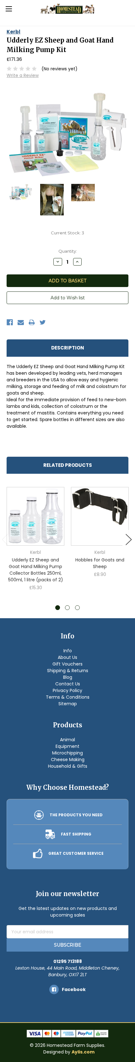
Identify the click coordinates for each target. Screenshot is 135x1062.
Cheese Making (67, 759)
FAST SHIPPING (76, 834)
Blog (67, 677)
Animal (67, 739)
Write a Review (23, 75)
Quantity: (67, 251)
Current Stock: (67, 232)
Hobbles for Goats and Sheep (99, 563)
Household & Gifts (67, 766)
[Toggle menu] (8, 8)
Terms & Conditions (67, 697)
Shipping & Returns (67, 670)
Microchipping (67, 753)
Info (67, 651)
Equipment (67, 746)
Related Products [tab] (67, 465)
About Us (67, 657)
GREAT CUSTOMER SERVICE (76, 853)
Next (128, 539)
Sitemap (67, 704)
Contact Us (67, 684)
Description (67, 347)
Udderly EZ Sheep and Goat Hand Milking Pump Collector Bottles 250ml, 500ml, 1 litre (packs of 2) (35, 570)
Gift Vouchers (67, 664)
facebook (74, 989)
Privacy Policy (67, 690)
